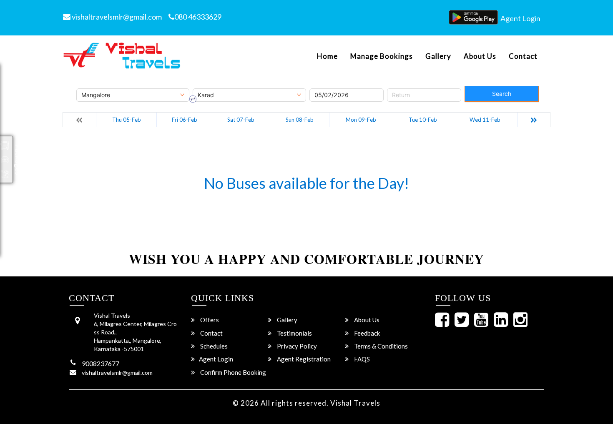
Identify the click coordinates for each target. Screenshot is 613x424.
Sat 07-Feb (240, 119)
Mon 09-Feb (361, 119)
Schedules (213, 346)
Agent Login (520, 18)
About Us (480, 56)
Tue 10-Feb (423, 119)
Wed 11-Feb (485, 119)
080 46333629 (197, 16)
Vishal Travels (355, 403)
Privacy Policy (296, 346)
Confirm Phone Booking (232, 372)
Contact (523, 56)
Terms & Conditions (380, 346)
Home (327, 56)
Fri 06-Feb (184, 119)
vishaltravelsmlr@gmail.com (116, 16)
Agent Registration (303, 359)
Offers (209, 320)
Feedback (366, 333)
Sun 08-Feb (300, 119)
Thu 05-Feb (126, 119)
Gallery (438, 56)
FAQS (361, 359)
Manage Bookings (381, 56)
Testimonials (294, 333)
